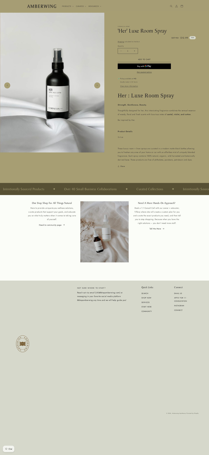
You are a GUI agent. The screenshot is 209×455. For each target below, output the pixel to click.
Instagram (179, 305)
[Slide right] (97, 85)
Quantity (121, 46)
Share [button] (122, 166)
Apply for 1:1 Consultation (180, 299)
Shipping (121, 42)
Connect (178, 310)
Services (145, 302)
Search (144, 293)
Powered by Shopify (193, 413)
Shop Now (146, 298)
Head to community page (50, 225)
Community (146, 311)
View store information (129, 86)
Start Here (146, 307)
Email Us (178, 293)
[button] (68, 6)
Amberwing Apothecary (179, 413)
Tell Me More (155, 228)
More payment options (144, 72)
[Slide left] (7, 85)
